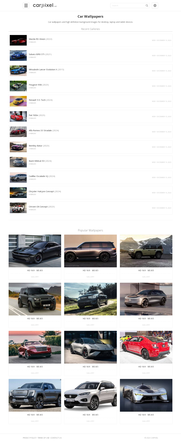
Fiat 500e (37, 115)
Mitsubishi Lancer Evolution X (46, 69)
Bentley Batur (39, 145)
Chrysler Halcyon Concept (45, 191)
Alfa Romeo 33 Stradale (44, 130)
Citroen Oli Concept (42, 206)
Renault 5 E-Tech (41, 99)
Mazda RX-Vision (40, 39)
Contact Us (56, 438)
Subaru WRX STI (40, 54)
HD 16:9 (31, 270)
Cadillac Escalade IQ (42, 176)
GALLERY (35, 277)
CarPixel (154, 438)
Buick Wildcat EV (40, 160)
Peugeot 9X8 (39, 84)
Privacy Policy (29, 438)
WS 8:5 (39, 270)
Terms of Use (43, 438)
